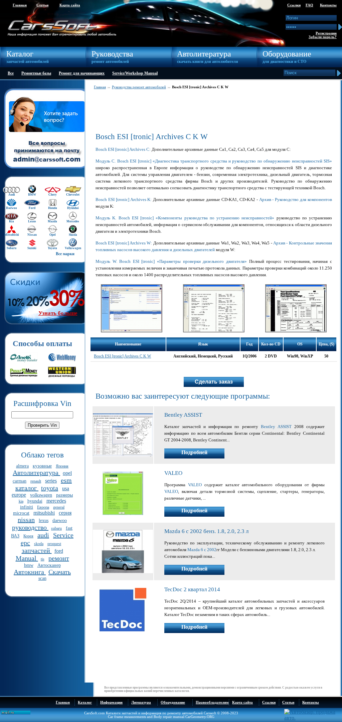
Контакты (328, 5)
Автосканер (49, 565)
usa (65, 488)
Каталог (85, 702)
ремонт (58, 558)
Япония (62, 466)
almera (22, 466)
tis (42, 559)
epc (25, 542)
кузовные (42, 466)
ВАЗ (15, 535)
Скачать (59, 572)
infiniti (26, 507)
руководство (30, 527)
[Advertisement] (213, 111)
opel (67, 473)
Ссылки (294, 5)
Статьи (42, 5)
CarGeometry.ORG (199, 717)
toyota (49, 488)
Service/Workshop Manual (135, 73)
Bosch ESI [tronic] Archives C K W (122, 356)
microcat (21, 513)
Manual (27, 558)
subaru (56, 528)
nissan (26, 519)
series (51, 481)
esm (66, 480)
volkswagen (41, 495)
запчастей (37, 550)
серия (65, 513)
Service (63, 535)
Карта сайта (69, 5)
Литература (141, 702)
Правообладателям (212, 702)
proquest (54, 543)
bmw (28, 565)
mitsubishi (44, 513)
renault (35, 481)
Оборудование (173, 702)
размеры (64, 495)
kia (21, 501)
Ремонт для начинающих (82, 73)
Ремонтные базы (36, 73)
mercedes (56, 501)
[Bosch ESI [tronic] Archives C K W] (131, 331)
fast (69, 528)
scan (42, 578)
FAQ (309, 5)
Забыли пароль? (323, 37)
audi (43, 535)
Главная (20, 5)
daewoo (59, 520)
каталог (26, 488)
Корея (28, 536)
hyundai (34, 501)
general (58, 507)
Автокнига (30, 572)
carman (19, 481)
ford (58, 551)
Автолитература (36, 472)
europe (19, 495)
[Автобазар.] (312, 718)
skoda (38, 543)
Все (11, 73)
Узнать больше (57, 313)
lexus (43, 520)
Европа (43, 507)
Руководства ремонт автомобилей (139, 87)
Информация (111, 702)
